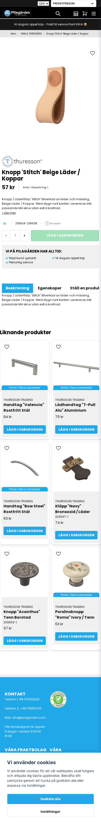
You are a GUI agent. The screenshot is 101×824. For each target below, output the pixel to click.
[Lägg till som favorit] (66, 13)
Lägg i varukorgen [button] (25, 429)
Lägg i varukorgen (76, 535)
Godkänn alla (50, 799)
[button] (92, 53)
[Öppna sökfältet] (58, 13)
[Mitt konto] (75, 13)
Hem (13, 33)
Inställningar (50, 811)
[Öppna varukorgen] (84, 13)
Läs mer (10, 213)
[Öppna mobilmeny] (93, 13)
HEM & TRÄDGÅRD (31, 33)
